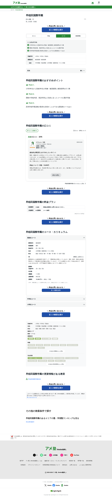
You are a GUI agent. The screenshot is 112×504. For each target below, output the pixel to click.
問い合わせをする (32, 397)
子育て (66, 455)
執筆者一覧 (72, 461)
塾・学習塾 (29, 21)
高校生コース (31, 238)
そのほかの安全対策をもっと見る (56, 364)
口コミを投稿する (33, 130)
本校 (29, 137)
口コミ (34, 36)
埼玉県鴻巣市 (30, 422)
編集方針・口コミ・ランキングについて (56, 461)
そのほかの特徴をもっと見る (56, 351)
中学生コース (31, 299)
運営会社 (64, 465)
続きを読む (55, 175)
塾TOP (12, 10)
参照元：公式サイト (78, 256)
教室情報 (78, 36)
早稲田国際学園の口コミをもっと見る (74, 183)
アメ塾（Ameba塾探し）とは (34, 461)
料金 (49, 36)
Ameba (49, 485)
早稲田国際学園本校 (34, 379)
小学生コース (31, 304)
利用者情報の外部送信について (51, 465)
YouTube (76, 455)
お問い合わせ (73, 465)
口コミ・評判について (80, 130)
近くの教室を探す (56, 29)
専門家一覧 (81, 461)
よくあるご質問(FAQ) (85, 465)
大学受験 (55, 455)
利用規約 (23, 465)
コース (63, 36)
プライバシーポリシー (34, 465)
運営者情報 (89, 461)
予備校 (35, 21)
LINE (45, 455)
